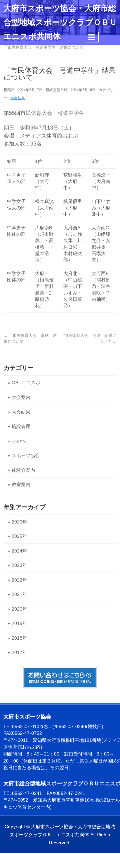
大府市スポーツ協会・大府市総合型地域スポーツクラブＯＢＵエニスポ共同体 (60, 22)
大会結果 (17, 98)
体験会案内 (23, 470)
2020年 (19, 609)
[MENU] (92, 37)
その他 (19, 441)
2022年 (19, 580)
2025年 (19, 536)
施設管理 (21, 426)
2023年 (19, 565)
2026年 (19, 521)
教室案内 (21, 484)
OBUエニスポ (26, 382)
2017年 (19, 652)
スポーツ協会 (26, 455)
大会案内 (21, 397)
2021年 (19, 594)
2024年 (19, 551)
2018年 (19, 638)
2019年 (19, 623)
